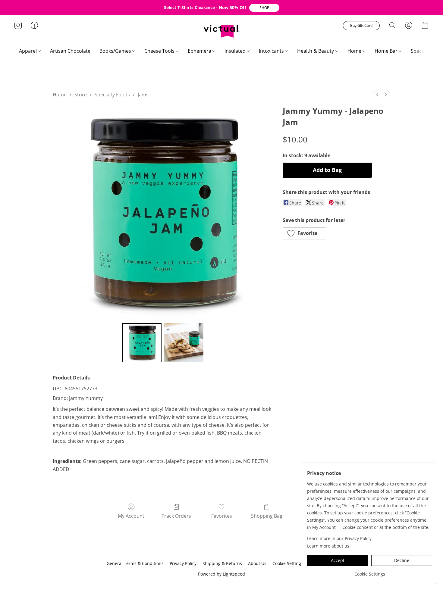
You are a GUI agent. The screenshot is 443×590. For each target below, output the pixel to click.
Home (355, 51)
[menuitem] (377, 94)
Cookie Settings (287, 563)
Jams (143, 94)
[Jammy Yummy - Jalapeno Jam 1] (183, 342)
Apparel (28, 51)
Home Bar (387, 51)
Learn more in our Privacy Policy (339, 538)
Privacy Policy (183, 563)
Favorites (221, 516)
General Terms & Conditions (135, 563)
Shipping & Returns (222, 563)
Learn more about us (328, 546)
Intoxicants (272, 51)
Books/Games (115, 51)
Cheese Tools (160, 51)
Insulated (236, 51)
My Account (131, 516)
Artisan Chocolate (70, 51)
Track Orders (176, 516)
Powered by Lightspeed (221, 574)
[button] (264, 8)
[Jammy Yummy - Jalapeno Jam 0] (142, 342)
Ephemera (200, 51)
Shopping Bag (266, 516)
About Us (257, 563)
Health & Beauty (316, 51)
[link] (369, 572)
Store (80, 94)
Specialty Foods (112, 94)
